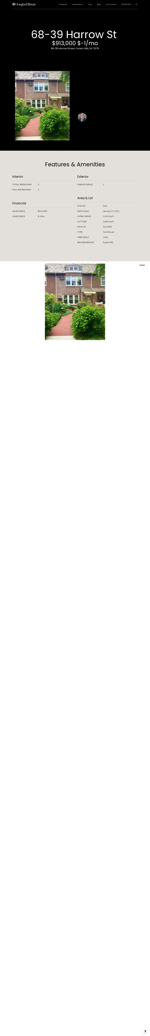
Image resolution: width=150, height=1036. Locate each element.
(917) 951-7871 (126, 4)
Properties (63, 4)
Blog (99, 4)
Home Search (77, 4)
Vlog (90, 4)
